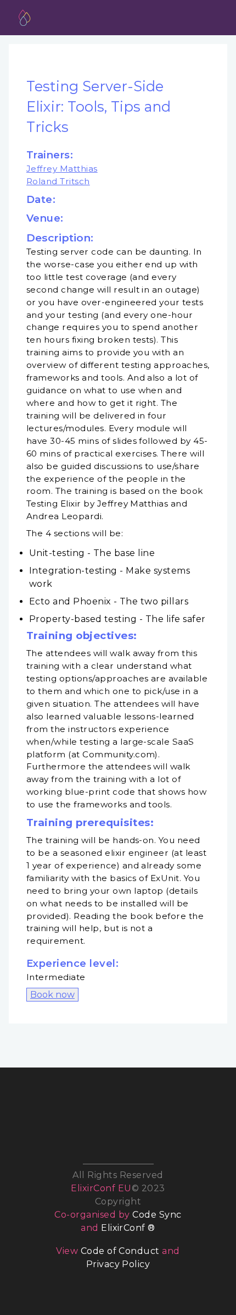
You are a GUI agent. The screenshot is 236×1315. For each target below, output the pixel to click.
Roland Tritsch (58, 181)
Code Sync (156, 1214)
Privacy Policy (118, 1264)
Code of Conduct (120, 1251)
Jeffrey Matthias (62, 168)
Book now (52, 994)
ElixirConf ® (128, 1228)
